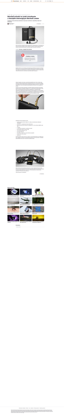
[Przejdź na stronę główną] (11, 1)
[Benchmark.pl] (16, 1)
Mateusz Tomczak (11, 23)
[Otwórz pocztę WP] (45, 1)
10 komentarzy (39, 23)
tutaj (23, 412)
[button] (47, 1)
